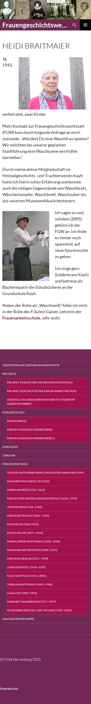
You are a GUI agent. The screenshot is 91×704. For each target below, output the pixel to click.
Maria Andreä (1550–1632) (26, 489)
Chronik (8, 455)
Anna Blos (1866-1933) (23, 524)
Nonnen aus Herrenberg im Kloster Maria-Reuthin (45, 472)
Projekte (9, 373)
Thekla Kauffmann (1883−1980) (30, 584)
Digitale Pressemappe (18, 619)
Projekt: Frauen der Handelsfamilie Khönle (40, 382)
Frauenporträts (15, 464)
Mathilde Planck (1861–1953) (28, 515)
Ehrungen (10, 446)
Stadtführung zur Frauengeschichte (31, 365)
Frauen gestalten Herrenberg (30, 429)
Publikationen (13, 412)
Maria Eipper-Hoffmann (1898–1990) (33, 541)
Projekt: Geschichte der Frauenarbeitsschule (42, 391)
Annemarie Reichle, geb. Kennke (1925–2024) (39, 610)
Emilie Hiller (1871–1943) (25, 533)
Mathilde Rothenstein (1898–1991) (32, 550)
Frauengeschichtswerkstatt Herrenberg (35, 25)
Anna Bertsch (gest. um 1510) (28, 481)
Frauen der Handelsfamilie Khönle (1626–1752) (42, 498)
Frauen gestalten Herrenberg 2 (31, 438)
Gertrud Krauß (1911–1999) (27, 558)
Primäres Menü (85, 24)
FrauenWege (16, 421)
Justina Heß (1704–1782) (24, 507)
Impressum (9, 688)
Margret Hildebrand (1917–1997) (31, 601)
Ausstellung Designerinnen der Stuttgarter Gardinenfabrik (41, 401)
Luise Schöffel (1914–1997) (26, 567)
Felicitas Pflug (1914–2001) (26, 576)
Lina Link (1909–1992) (22, 593)
